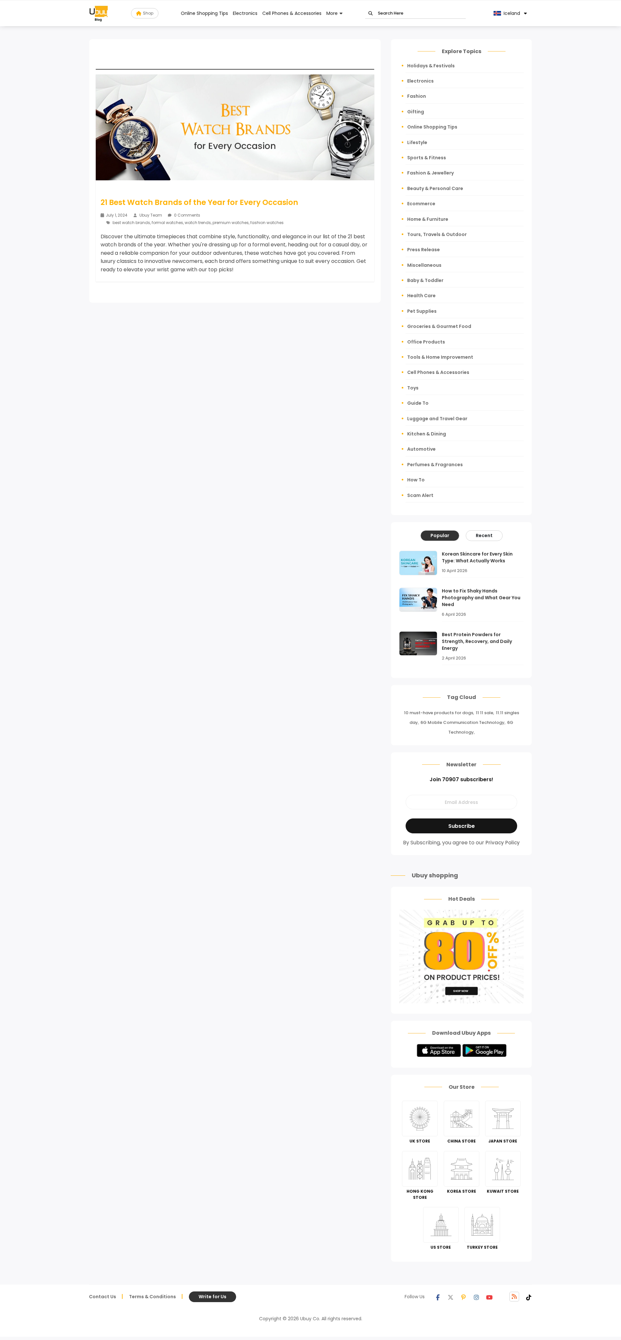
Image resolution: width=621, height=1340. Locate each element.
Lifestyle (417, 142)
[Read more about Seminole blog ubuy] (98, 13)
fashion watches (267, 222)
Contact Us (102, 1296)
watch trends (198, 222)
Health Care (421, 295)
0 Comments (186, 215)
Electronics (245, 13)
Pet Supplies (422, 311)
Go (370, 13)
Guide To (418, 403)
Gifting (415, 111)
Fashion (416, 96)
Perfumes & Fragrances (435, 464)
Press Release (423, 249)
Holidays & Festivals (431, 65)
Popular (439, 535)
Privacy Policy (502, 842)
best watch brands (131, 222)
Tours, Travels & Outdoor (437, 234)
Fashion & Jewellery (430, 173)
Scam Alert (420, 495)
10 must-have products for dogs (438, 713)
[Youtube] (489, 1296)
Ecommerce (421, 203)
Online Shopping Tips (204, 13)
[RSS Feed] (514, 1296)
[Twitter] (450, 1296)
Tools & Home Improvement (440, 357)
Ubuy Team (150, 215)
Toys (413, 388)
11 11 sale (484, 713)
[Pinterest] (463, 1296)
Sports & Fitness (426, 157)
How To (416, 480)
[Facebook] (437, 1296)
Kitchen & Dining (426, 434)
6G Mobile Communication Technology (462, 722)
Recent (484, 535)
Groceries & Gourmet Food (439, 326)
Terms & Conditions (152, 1296)
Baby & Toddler (425, 280)
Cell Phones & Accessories (291, 13)
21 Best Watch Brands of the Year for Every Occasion (199, 202)
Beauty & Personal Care (435, 188)
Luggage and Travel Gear (437, 418)
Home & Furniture (427, 219)
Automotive (421, 449)
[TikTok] (529, 1296)
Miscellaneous (424, 265)
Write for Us (212, 1296)
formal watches (167, 222)
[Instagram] (476, 1296)
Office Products (426, 342)
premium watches (230, 222)
